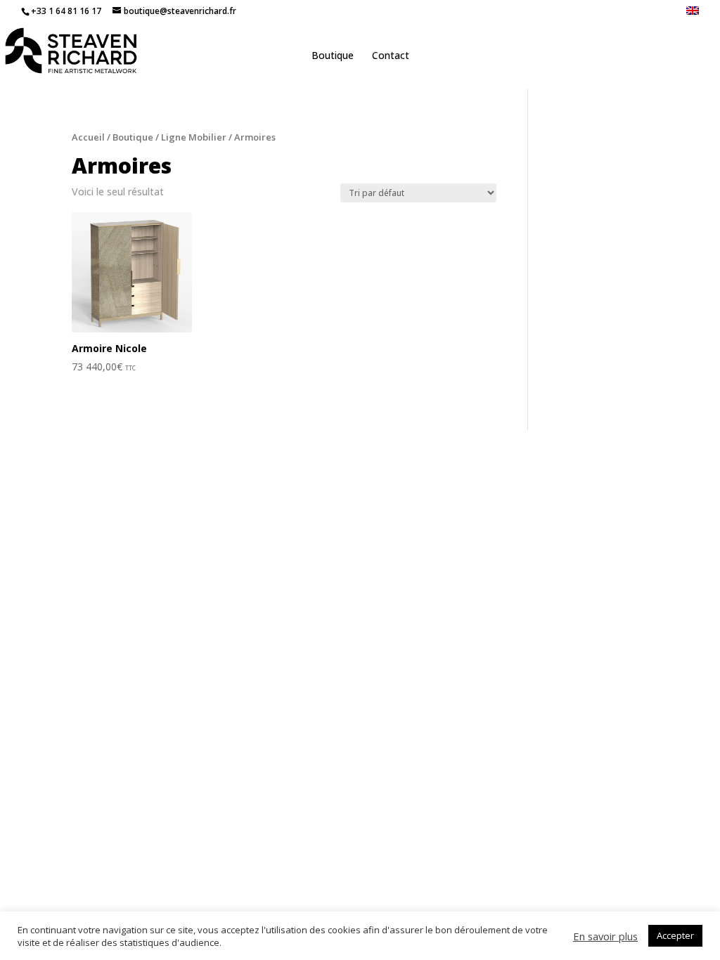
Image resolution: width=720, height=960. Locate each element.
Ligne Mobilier (193, 137)
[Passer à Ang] (692, 14)
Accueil (88, 137)
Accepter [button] (675, 935)
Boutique (332, 56)
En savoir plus (605, 936)
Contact (390, 56)
